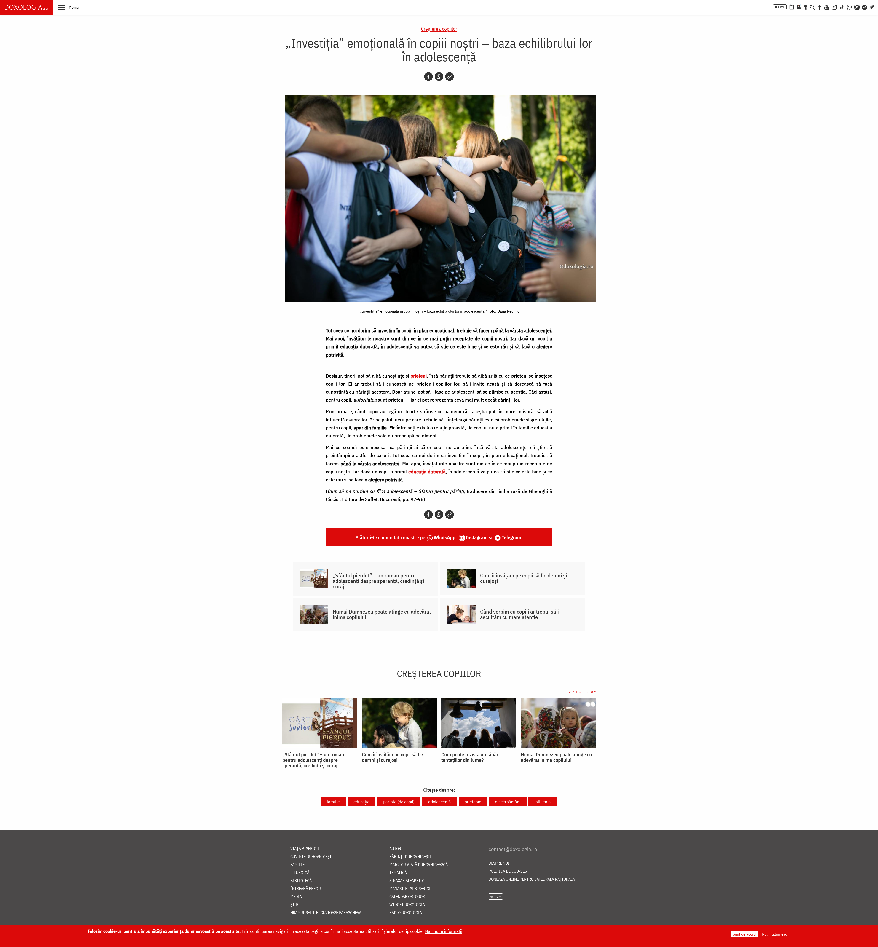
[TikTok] (842, 6)
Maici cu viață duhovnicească (418, 864)
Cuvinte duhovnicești (311, 856)
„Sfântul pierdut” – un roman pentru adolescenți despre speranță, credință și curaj (378, 581)
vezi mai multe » (582, 691)
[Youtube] (827, 6)
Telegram (511, 537)
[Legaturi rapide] (872, 6)
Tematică (398, 872)
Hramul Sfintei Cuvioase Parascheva (325, 912)
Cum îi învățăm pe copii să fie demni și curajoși (523, 578)
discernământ (508, 802)
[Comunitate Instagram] (857, 6)
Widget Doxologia (407, 904)
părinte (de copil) (399, 802)
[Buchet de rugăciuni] (805, 6)
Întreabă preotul (307, 888)
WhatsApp (444, 537)
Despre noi (499, 863)
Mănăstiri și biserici (410, 888)
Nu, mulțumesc (774, 934)
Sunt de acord (744, 934)
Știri (295, 904)
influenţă (542, 802)
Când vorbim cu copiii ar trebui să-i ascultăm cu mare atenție (519, 614)
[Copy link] (449, 76)
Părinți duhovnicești (410, 856)
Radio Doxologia (405, 912)
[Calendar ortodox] (791, 6)
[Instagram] (834, 6)
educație (361, 802)
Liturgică (299, 872)
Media (296, 896)
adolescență (439, 802)
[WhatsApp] (849, 6)
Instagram (477, 537)
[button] (68, 7)
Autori (396, 848)
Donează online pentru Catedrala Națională (532, 879)
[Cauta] (812, 6)
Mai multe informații (443, 931)
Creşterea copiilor (439, 28)
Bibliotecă (301, 880)
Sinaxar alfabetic (406, 880)
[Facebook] (819, 6)
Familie (297, 864)
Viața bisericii (304, 848)
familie (333, 802)
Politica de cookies (508, 871)
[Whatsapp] (439, 76)
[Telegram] (865, 6)
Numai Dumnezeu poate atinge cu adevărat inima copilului (382, 614)
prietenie (473, 802)
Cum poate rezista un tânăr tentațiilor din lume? (469, 757)
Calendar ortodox (407, 896)
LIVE (781, 7)
